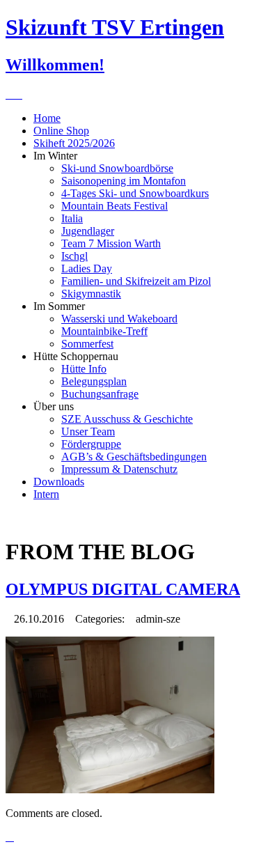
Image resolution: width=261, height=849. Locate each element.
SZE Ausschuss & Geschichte (127, 419)
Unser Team (88, 431)
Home (47, 118)
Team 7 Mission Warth (111, 243)
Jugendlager (87, 231)
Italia (72, 218)
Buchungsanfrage (100, 394)
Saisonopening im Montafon (123, 181)
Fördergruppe (91, 444)
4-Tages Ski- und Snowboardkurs (135, 193)
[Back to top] (10, 837)
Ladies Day (86, 268)
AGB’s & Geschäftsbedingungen (134, 456)
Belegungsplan (94, 381)
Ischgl (74, 256)
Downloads (58, 482)
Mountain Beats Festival (114, 206)
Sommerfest (87, 344)
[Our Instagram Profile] (18, 94)
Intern (46, 494)
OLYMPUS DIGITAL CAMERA (123, 589)
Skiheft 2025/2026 (74, 143)
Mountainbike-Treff (104, 331)
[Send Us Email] (10, 94)
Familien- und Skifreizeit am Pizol (136, 281)
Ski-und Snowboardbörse (117, 168)
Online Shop (61, 131)
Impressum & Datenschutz (119, 469)
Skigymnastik (91, 293)
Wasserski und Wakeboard (119, 319)
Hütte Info (83, 369)
